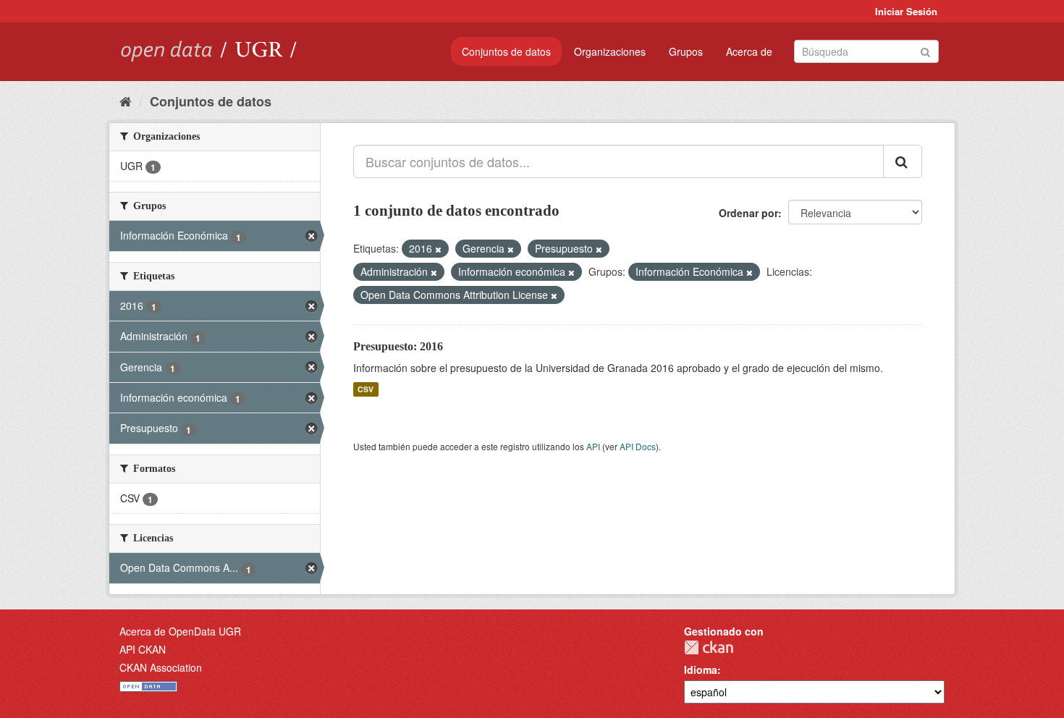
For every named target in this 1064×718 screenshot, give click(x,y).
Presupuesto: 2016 (398, 346)
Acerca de (749, 51)
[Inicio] (125, 100)
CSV (365, 389)
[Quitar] (438, 249)
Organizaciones (610, 51)
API (593, 446)
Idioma (700, 669)
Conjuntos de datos (506, 51)
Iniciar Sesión (906, 11)
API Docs (638, 446)
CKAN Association (160, 667)
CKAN (708, 647)
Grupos (686, 51)
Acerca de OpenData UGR (180, 631)
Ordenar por (748, 213)
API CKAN (142, 649)
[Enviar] (925, 50)
